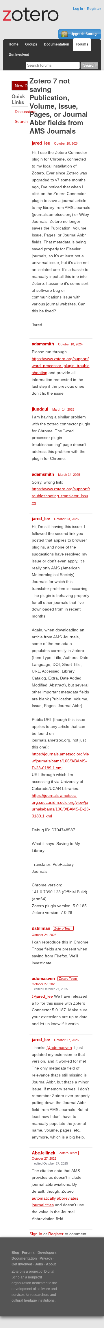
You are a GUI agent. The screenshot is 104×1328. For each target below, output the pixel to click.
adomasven (43, 978)
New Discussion (21, 85)
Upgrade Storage (84, 34)
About (51, 1264)
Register (94, 9)
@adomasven (59, 1047)
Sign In (35, 1234)
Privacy (46, 1258)
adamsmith (43, 343)
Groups (31, 44)
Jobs (39, 1264)
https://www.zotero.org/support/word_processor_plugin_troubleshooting (61, 365)
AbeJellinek (43, 1152)
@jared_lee (42, 996)
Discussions (25, 111)
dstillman (41, 928)
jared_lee (41, 143)
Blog (15, 1253)
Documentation (56, 44)
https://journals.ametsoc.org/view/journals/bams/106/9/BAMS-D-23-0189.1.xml (60, 761)
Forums (82, 44)
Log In (78, 9)
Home (13, 44)
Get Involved (19, 55)
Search (21, 121)
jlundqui (40, 409)
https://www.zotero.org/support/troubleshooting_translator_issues (61, 496)
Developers (47, 1253)
